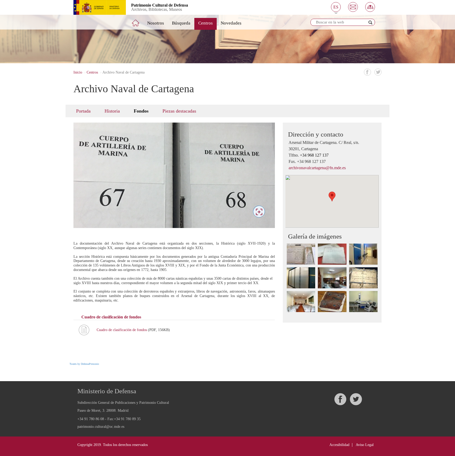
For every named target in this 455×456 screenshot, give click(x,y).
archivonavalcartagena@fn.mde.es (317, 168)
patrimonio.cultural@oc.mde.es (100, 427)
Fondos (141, 111)
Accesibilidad (339, 445)
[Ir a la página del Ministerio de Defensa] (96, 7)
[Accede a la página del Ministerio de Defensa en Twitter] (356, 399)
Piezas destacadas (179, 111)
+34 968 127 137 (314, 155)
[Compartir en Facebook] (367, 72)
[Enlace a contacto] (353, 7)
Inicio (77, 72)
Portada (83, 111)
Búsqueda (181, 23)
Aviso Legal (365, 445)
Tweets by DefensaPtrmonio (84, 363)
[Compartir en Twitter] (378, 72)
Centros (205, 23)
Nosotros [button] (155, 23)
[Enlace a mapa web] (370, 7)
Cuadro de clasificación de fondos (122, 330)
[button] (336, 7)
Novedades (231, 23)
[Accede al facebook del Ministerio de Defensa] (340, 399)
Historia (112, 111)
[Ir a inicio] (139, 21)
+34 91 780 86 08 (90, 419)
